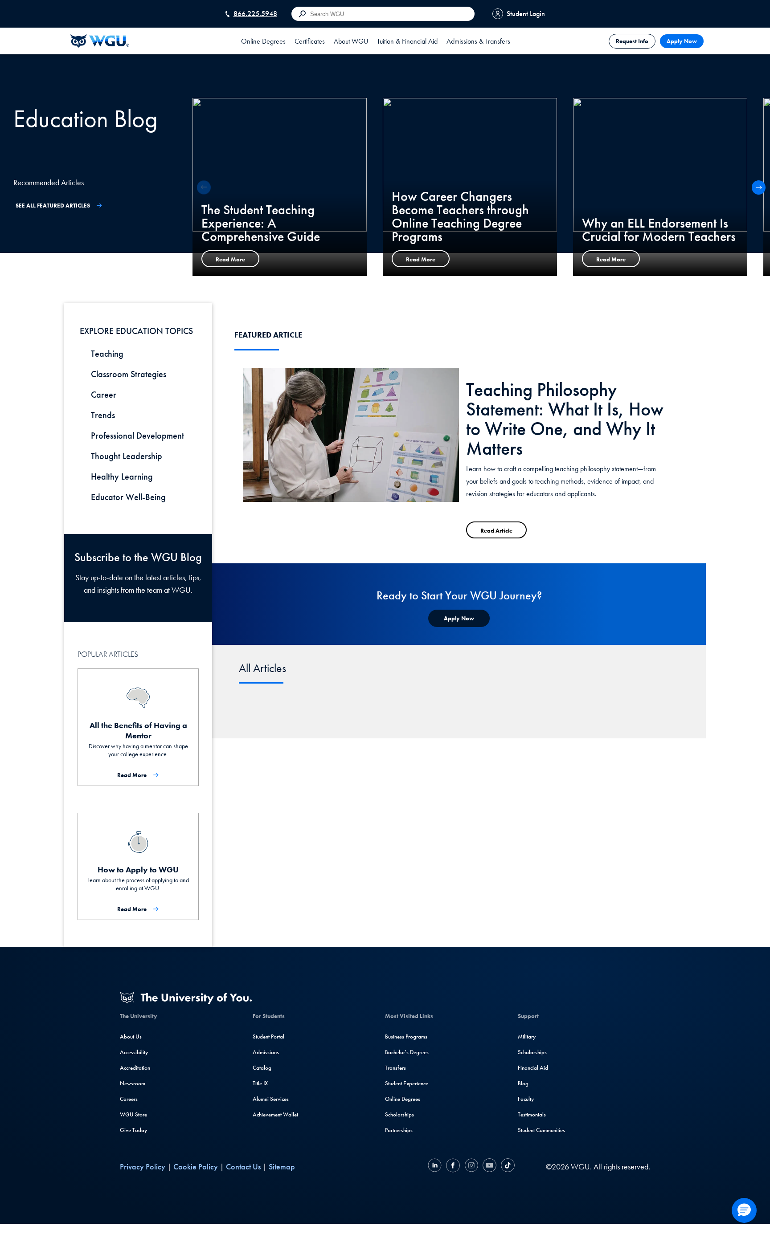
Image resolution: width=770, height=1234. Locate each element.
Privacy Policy (142, 1166)
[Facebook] (453, 1166)
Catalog (262, 1067)
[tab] (263, 41)
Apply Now (682, 41)
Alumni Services (271, 1099)
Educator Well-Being (128, 497)
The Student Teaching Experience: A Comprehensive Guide (260, 223)
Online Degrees (402, 1099)
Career (103, 394)
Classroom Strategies (128, 374)
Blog (523, 1083)
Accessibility (134, 1052)
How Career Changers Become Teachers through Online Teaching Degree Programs (460, 216)
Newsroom (132, 1083)
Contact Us (243, 1166)
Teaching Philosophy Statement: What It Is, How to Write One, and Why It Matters (565, 419)
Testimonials (532, 1114)
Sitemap (282, 1166)
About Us (131, 1036)
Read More (230, 259)
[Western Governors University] (99, 41)
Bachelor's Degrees (407, 1052)
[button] (759, 187)
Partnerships (399, 1130)
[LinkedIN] (436, 1166)
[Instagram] (471, 1166)
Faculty (526, 1099)
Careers (129, 1099)
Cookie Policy (195, 1166)
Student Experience (406, 1083)
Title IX (260, 1083)
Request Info (632, 41)
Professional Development (137, 435)
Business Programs (406, 1036)
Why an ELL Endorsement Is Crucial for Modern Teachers (659, 230)
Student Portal (268, 1036)
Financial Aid (533, 1067)
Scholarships (399, 1114)
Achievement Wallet (275, 1114)
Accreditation (135, 1067)
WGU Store (133, 1114)
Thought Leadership (126, 456)
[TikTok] (507, 1166)
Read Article (496, 530)
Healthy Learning (122, 476)
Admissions (266, 1052)
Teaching (107, 353)
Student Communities (541, 1130)
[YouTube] (489, 1166)
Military (527, 1036)
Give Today (133, 1130)
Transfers (395, 1067)
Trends (103, 415)
